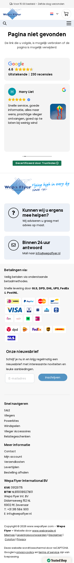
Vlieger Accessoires (17, 431)
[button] (54, 14)
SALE (7, 410)
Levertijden (11, 467)
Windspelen (12, 426)
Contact (10, 451)
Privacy (21, 539)
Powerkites (11, 421)
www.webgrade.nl (44, 531)
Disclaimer (55, 535)
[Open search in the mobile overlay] (5, 23)
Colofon (10, 539)
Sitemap (9, 535)
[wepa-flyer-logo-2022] (12, 14)
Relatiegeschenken (17, 436)
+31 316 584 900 (18, 509)
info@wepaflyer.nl (19, 514)
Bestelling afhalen (16, 472)
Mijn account (13, 457)
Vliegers (9, 415)
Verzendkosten (14, 462)
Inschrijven (52, 377)
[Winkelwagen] (66, 13)
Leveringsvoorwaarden (32, 535)
